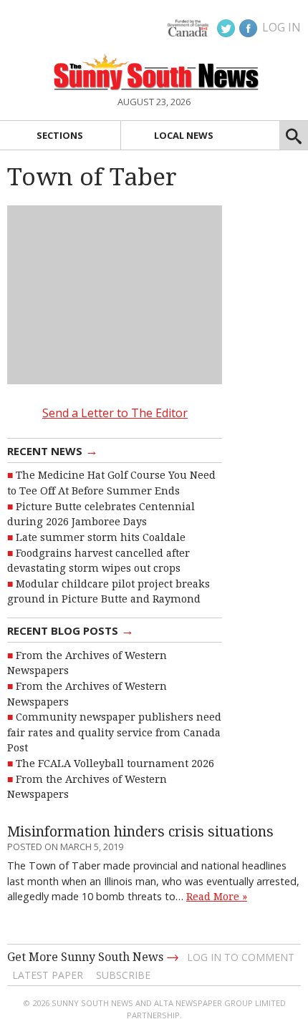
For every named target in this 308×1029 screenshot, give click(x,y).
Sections (60, 135)
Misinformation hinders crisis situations (140, 832)
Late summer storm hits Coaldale (101, 537)
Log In (281, 27)
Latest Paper (47, 975)
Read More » (216, 896)
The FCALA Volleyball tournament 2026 (115, 763)
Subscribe (123, 975)
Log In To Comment (240, 957)
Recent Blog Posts (70, 629)
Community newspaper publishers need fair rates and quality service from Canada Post (114, 732)
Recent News (52, 450)
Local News (183, 135)
